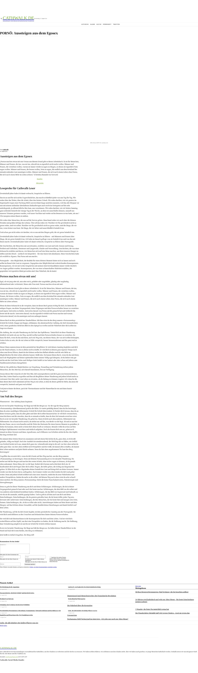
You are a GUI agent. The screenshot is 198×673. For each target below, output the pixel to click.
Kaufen (39, 179)
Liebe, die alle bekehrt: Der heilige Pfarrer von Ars (19, 623)
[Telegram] (7, 664)
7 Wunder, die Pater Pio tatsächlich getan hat (152, 609)
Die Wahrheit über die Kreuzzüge (79, 605)
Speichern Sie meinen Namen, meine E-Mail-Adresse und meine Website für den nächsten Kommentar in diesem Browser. (59, 559)
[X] (8, 38)
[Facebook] (2, 38)
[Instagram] (4, 664)
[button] (1, 18)
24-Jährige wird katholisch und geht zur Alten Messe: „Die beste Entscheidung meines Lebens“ (164, 600)
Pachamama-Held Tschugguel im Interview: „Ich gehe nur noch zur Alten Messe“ (97, 619)
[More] (25, 38)
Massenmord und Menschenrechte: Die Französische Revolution (91, 596)
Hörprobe (39, 183)
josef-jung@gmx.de (12, 657)
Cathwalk (6, 149)
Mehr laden (138, 586)
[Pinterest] (13, 38)
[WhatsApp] (19, 38)
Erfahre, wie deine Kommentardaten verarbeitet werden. (43, 567)
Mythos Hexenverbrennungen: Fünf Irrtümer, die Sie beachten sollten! (161, 592)
